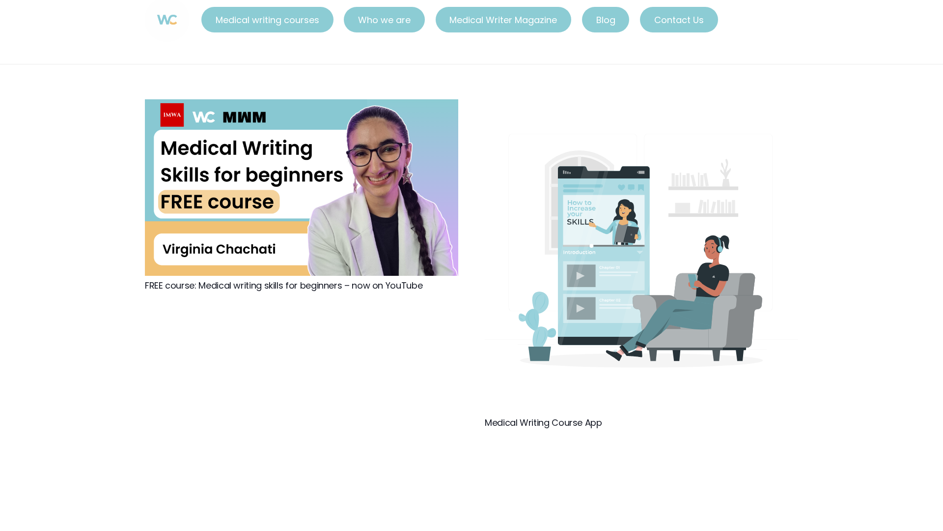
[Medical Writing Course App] (641, 106)
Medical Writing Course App (543, 422)
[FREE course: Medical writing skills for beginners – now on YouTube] (301, 106)
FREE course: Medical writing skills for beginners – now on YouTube (283, 285)
